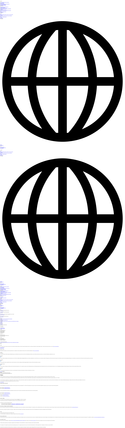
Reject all (3, 347)
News (0, 322)
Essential (1, 352)
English (1, 281)
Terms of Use (7, 321)
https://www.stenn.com (33, 420)
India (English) (1, 145)
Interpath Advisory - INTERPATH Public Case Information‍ (17, 404)
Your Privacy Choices (10, 321)
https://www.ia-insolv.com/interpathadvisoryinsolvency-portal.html (18, 420)
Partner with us (1, 12)
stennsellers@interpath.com (7, 387)
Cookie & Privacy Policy (2, 321)
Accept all (1, 347)
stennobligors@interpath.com (7, 388)
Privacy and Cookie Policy (56, 346)
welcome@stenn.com (2, 328)
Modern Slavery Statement (15, 321)
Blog (2, 322)
